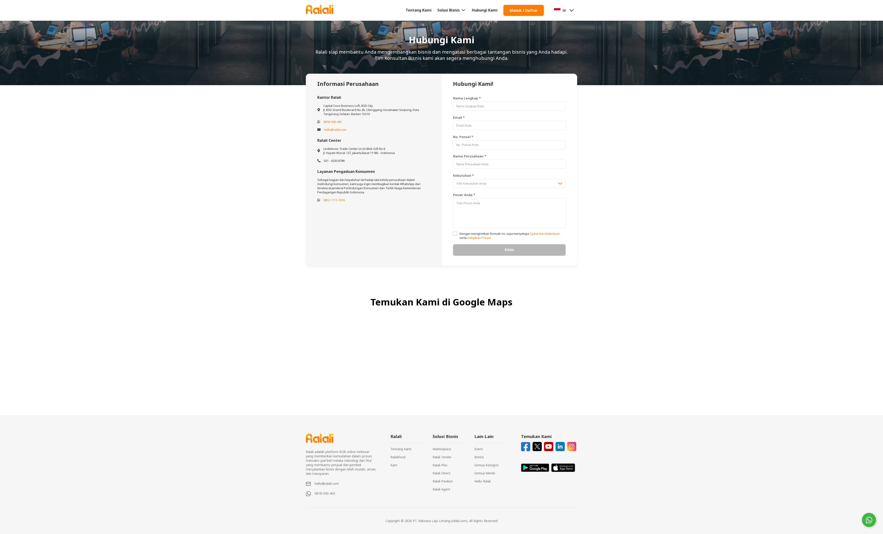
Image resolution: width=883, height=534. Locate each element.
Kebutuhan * (463, 175)
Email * (459, 117)
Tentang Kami (419, 10)
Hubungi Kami (485, 10)
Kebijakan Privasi (479, 238)
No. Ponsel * (463, 137)
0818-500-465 (332, 122)
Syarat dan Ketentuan (544, 234)
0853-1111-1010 (334, 200)
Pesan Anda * (464, 195)
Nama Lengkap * (467, 98)
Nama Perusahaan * (469, 156)
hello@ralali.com (335, 130)
